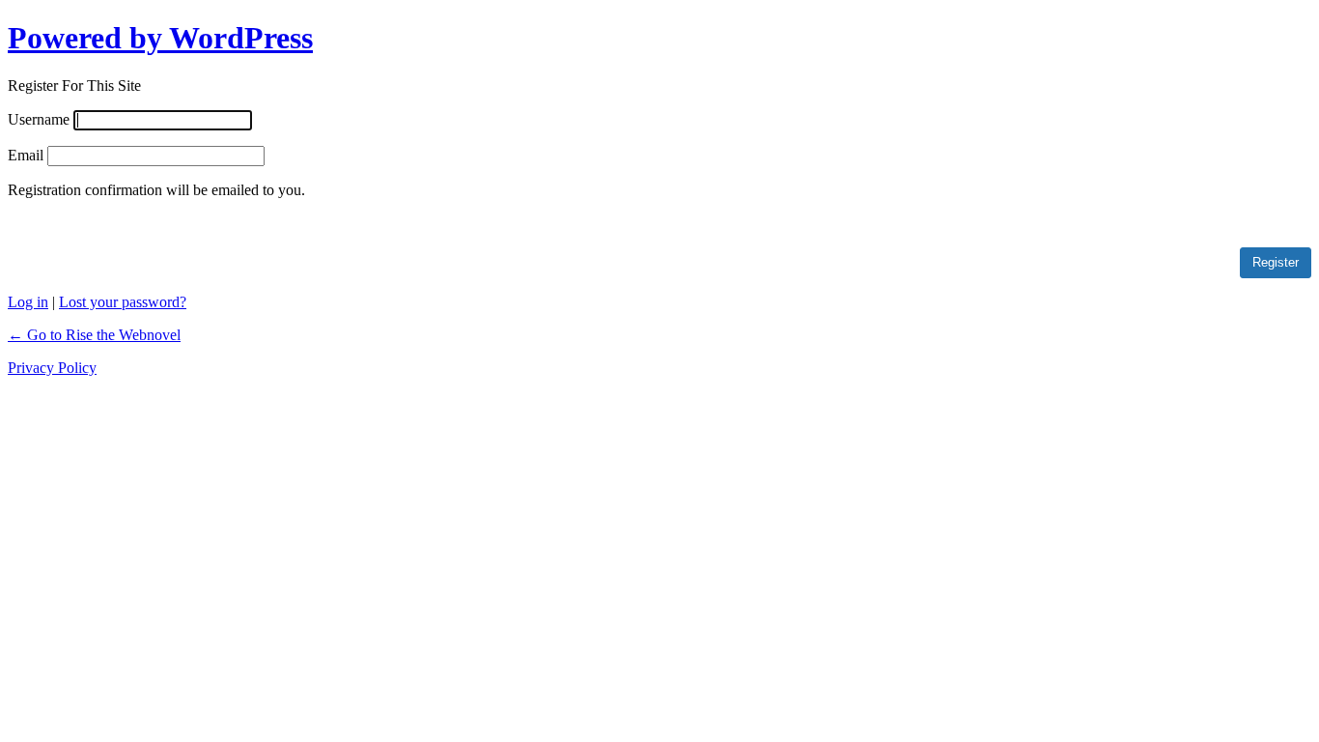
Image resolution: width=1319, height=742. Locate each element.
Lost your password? (122, 302)
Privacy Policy (52, 367)
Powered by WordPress (160, 37)
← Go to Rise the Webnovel (94, 335)
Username (39, 119)
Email (25, 155)
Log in (28, 302)
